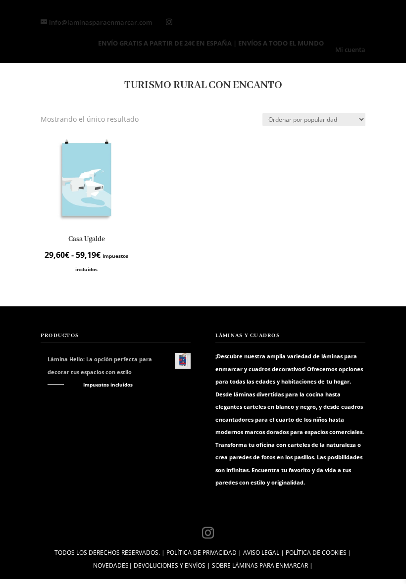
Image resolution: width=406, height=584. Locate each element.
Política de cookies (316, 552)
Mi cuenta (350, 50)
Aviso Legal (261, 552)
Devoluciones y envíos (169, 565)
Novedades (111, 565)
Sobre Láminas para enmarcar (260, 565)
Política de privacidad (201, 552)
